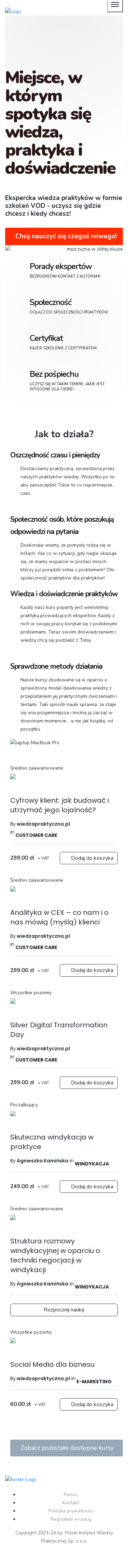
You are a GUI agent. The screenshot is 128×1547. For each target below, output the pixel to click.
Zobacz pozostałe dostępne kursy (67, 1448)
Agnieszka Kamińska (42, 1160)
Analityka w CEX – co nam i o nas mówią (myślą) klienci (59, 917)
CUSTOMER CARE (36, 835)
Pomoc (71, 1494)
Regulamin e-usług (71, 1519)
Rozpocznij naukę (64, 1309)
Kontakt (70, 1502)
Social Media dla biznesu (52, 1364)
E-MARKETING (94, 1381)
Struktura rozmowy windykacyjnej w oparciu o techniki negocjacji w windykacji (55, 1255)
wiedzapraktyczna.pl (42, 1378)
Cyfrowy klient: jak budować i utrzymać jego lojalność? (59, 805)
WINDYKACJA (92, 1163)
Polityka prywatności (71, 1511)
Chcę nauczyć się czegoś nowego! (66, 236)
